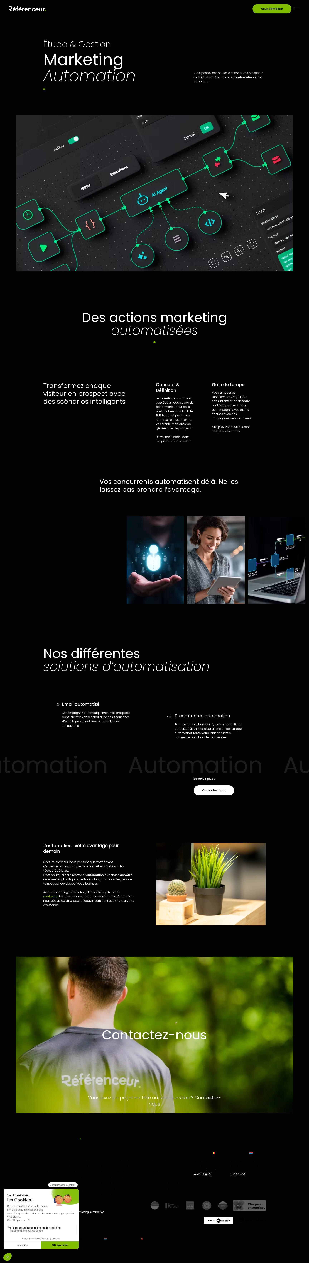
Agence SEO (108, 1189)
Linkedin (239, 1255)
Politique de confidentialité (101, 1255)
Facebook (218, 1255)
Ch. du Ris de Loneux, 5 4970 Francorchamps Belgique (209, 1166)
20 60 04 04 (239, 1183)
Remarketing (154, 1166)
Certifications (52, 1166)
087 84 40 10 (201, 1179)
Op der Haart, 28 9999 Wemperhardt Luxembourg (244, 1166)
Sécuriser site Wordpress (163, 1177)
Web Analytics (156, 1160)
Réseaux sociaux (80, 1177)
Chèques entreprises (160, 1172)
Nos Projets (50, 1172)
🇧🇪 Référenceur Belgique (87, 1238)
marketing (50, 896)
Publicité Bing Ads (112, 1172)
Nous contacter (272, 9)
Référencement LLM (79, 1185)
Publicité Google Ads (114, 1166)
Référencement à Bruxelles (158, 1191)
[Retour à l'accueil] (27, 8)
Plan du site (108, 1194)
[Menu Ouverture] (297, 9)
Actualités (50, 1177)
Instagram (259, 1255)
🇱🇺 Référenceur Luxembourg (121, 1238)
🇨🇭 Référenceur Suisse (154, 1238)
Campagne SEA (79, 1166)
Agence (48, 1160)
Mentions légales (76, 1255)
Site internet (76, 1172)
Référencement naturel (116, 1160)
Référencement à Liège (162, 1183)
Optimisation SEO (80, 1160)
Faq (45, 1189)
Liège (211, 1170)
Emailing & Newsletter (114, 1183)
